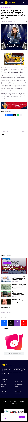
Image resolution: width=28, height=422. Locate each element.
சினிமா (17, 389)
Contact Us (22, 401)
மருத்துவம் (3, 393)
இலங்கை (3, 384)
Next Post (24, 131)
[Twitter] (14, 115)
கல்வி (16, 386)
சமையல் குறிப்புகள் (6, 389)
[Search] (26, 2)
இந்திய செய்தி (18, 382)
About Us (9, 401)
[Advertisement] (14, 124)
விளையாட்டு (18, 393)
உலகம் (3, 386)
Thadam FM (14, 403)
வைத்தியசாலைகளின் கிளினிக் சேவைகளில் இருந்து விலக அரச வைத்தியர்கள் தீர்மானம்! (19, 278)
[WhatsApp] (18, 115)
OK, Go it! (22, 417)
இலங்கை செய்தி (8, 7)
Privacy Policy (15, 401)
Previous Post (5, 131)
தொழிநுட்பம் (18, 391)
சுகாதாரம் (3, 391)
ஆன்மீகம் (3, 382)
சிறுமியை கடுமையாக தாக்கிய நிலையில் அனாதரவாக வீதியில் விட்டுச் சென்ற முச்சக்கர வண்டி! (18, 293)
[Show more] (21, 115)
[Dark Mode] (23, 2)
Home (2, 7)
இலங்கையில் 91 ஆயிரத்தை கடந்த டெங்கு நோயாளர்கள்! (19, 301)
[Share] (25, 21)
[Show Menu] (2, 2)
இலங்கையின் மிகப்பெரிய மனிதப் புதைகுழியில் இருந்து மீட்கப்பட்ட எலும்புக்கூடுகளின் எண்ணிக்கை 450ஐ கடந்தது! (19, 286)
